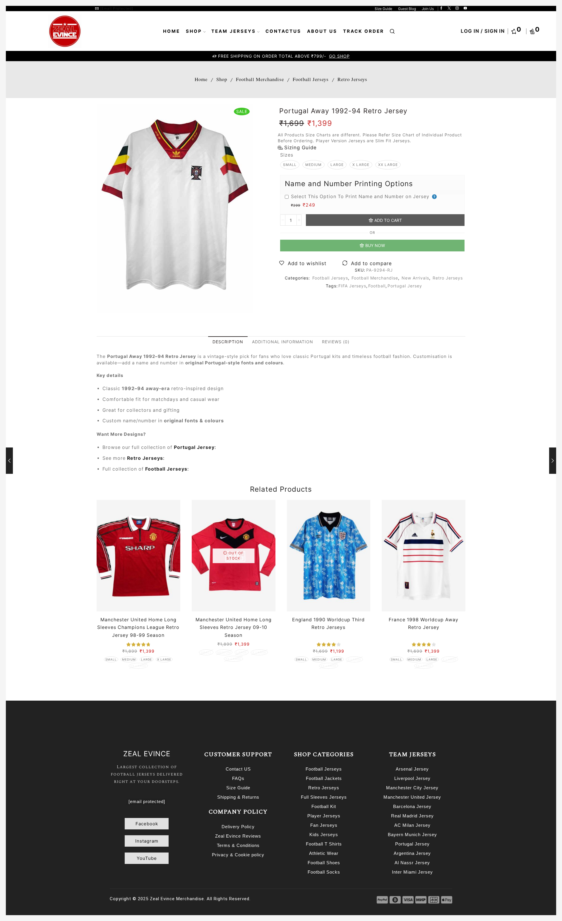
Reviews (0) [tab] (335, 341)
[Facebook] (441, 8)
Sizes (286, 155)
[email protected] (116, 8)
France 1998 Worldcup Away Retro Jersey (423, 623)
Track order (363, 31)
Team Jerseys (233, 31)
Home (171, 31)
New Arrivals (415, 277)
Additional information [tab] (282, 341)
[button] (147, 823)
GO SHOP (338, 56)
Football (376, 285)
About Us (322, 31)
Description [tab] (228, 341)
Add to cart (388, 220)
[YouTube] (465, 8)
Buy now (375, 245)
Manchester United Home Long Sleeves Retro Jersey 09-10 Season (234, 627)
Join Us (428, 8)
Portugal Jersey (405, 285)
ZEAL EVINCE (146, 754)
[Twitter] (449, 8)
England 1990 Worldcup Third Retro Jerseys (328, 623)
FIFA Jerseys (352, 285)
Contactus (283, 31)
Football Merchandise (260, 79)
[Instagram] (457, 8)
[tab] (228, 341)
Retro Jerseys (352, 79)
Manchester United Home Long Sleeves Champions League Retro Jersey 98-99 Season (138, 627)
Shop (194, 31)
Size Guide (383, 8)
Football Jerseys (311, 79)
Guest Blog (407, 8)
